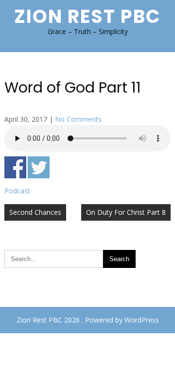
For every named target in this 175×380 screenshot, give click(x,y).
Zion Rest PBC (87, 16)
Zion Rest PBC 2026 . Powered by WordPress (88, 319)
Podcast (17, 190)
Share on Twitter (39, 167)
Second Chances (35, 212)
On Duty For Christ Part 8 (126, 212)
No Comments (78, 119)
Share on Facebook (15, 167)
